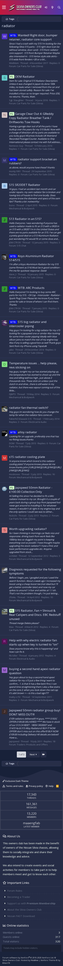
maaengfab (31, 823)
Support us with (31, 903)
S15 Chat (21, 245)
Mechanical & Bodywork (21, 208)
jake (11, 349)
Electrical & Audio (38, 422)
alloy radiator (23, 432)
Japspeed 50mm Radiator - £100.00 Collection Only (30, 490)
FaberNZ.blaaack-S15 (20, 418)
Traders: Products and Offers (32, 744)
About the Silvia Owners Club (24, 909)
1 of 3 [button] (21, 754)
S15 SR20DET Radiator (24, 185)
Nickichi (13, 515)
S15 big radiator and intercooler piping (28, 324)
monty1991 (15, 171)
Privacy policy (36, 786)
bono (12, 205)
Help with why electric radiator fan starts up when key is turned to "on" (33, 642)
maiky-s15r (15, 696)
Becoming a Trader (18, 897)
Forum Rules (14, 890)
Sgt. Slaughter (16, 100)
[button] (4, 7)
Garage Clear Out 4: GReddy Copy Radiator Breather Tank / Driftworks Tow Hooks (31, 118)
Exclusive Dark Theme (17, 781)
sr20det (13, 555)
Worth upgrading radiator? (28, 529)
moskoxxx (14, 474)
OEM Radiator (22, 77)
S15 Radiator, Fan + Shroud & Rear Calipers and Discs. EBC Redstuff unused (35, 615)
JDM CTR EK (15, 242)
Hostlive (34, 960)
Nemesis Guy (16, 145)
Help (51, 786)
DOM (11, 443)
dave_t (12, 274)
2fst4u (12, 597)
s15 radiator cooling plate (27, 457)
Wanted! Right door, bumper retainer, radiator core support (33, 37)
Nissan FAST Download (21, 916)
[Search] (59, 7)
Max (11, 626)
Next (32, 754)
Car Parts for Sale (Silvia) (30, 66)
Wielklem (14, 63)
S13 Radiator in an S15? (25, 219)
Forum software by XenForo (28, 957)
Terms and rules (14, 786)
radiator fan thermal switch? (28, 408)
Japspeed (14, 741)
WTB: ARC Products (27, 288)
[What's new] (52, 7)
